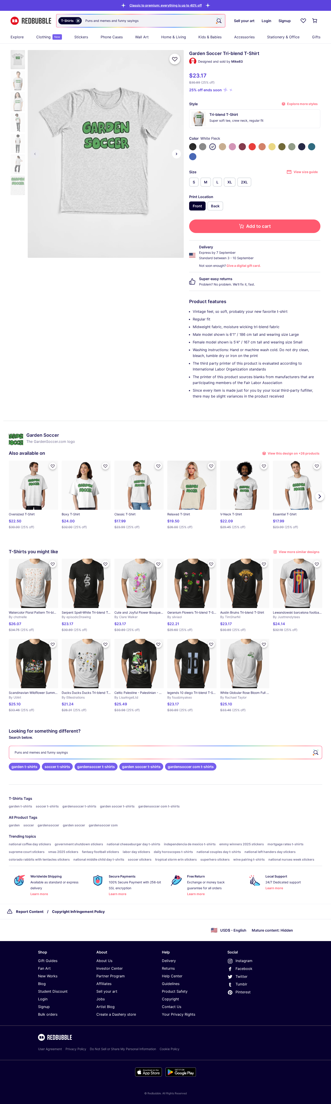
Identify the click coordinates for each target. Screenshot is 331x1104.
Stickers (81, 37)
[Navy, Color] (301, 146)
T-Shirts (16, 798)
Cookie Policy (169, 1049)
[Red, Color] (252, 146)
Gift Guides (47, 960)
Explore (17, 37)
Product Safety (175, 991)
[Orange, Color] (262, 146)
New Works (47, 976)
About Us (104, 960)
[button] (165, 5)
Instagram (244, 960)
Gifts (316, 37)
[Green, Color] (282, 146)
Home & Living (173, 37)
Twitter (241, 976)
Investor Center (109, 968)
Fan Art (44, 968)
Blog (42, 983)
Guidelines (170, 983)
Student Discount (53, 991)
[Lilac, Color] (232, 146)
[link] (24, 766)
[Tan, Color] (222, 146)
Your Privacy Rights (178, 1014)
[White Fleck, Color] (212, 146)
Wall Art (142, 37)
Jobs (100, 999)
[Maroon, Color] (242, 146)
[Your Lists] (303, 20)
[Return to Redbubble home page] (31, 21)
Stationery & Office (283, 37)
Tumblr (241, 984)
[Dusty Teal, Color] (291, 146)
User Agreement (50, 1049)
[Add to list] (174, 59)
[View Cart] (315, 20)
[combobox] (141, 20)
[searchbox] (165, 752)
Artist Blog (105, 1006)
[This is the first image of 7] (34, 153)
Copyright (170, 999)
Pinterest (243, 992)
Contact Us (171, 1006)
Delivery (169, 960)
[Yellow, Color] (272, 146)
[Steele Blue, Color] (311, 146)
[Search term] (218, 20)
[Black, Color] (192, 146)
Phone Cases (112, 37)
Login (43, 999)
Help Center (172, 976)
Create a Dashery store (116, 1014)
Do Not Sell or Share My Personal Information (123, 1049)
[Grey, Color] (202, 146)
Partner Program (110, 976)
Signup (44, 1006)
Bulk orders (47, 1014)
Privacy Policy (76, 1049)
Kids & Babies (210, 37)
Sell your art (106, 991)
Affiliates (103, 983)
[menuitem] (17, 37)
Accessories (244, 37)
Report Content (29, 911)
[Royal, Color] (192, 156)
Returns (168, 968)
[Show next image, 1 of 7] (176, 153)
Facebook (244, 968)
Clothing (48, 37)
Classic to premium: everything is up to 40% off (165, 5)
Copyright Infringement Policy (78, 911)
